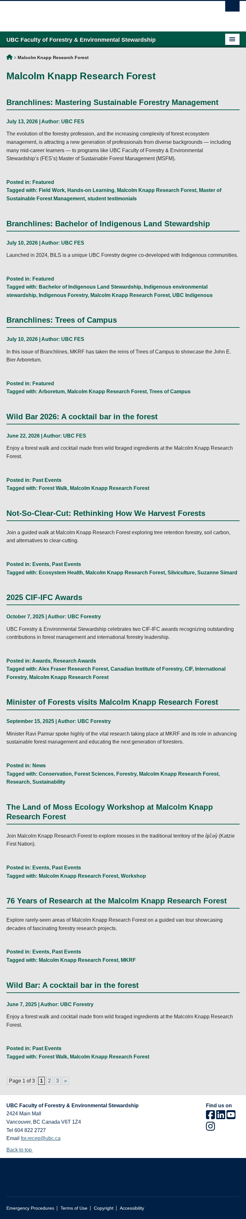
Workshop (133, 876)
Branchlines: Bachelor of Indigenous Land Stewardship (108, 223)
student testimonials (112, 198)
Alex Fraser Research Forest (73, 669)
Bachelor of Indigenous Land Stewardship (90, 287)
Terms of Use (74, 1208)
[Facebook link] (210, 1116)
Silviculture (181, 572)
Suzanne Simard (217, 572)
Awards (41, 661)
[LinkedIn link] (220, 1116)
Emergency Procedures (30, 1208)
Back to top (19, 1150)
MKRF (128, 960)
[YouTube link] (230, 1116)
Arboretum (51, 391)
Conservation (55, 774)
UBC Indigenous (192, 295)
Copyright (103, 1208)
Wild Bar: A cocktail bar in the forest (72, 985)
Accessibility (132, 1208)
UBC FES (72, 121)
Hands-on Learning (90, 190)
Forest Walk (53, 488)
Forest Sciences (94, 774)
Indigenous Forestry (63, 295)
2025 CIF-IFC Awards (44, 597)
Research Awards (74, 661)
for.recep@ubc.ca (41, 1138)
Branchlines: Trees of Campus (61, 320)
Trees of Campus (170, 391)
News (39, 765)
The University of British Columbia (105, 13)
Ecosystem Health (61, 572)
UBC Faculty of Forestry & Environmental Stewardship (9, 58)
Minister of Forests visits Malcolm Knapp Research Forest (112, 702)
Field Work (52, 190)
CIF (189, 669)
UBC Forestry (84, 616)
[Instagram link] (210, 1128)
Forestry (126, 774)
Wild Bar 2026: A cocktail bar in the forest (82, 416)
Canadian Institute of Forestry (146, 669)
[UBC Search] (232, 8)
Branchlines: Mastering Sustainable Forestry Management (112, 102)
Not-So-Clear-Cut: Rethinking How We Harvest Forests (105, 513)
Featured (43, 182)
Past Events (47, 480)
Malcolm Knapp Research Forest (156, 190)
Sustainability (48, 782)
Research (18, 782)
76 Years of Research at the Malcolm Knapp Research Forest (116, 900)
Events (40, 564)
